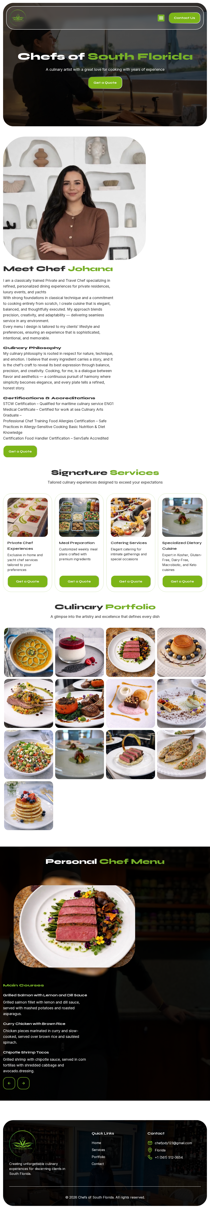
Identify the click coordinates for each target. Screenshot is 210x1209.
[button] (161, 18)
